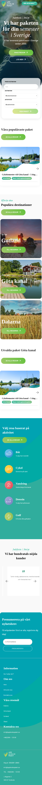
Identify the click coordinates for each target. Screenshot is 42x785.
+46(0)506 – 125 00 (10, 737)
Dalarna (6, 706)
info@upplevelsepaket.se (12, 732)
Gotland (6, 716)
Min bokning (29, 3)
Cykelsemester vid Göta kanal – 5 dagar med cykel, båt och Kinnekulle (20, 174)
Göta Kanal (6, 178)
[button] (4, 169)
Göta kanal (7, 711)
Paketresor (19, 52)
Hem (5, 685)
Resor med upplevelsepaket (22, 178)
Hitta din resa (8, 690)
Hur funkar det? (9, 674)
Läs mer (19, 59)
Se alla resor (12, 137)
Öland (5, 721)
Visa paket (24, 111)
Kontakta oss (8, 695)
